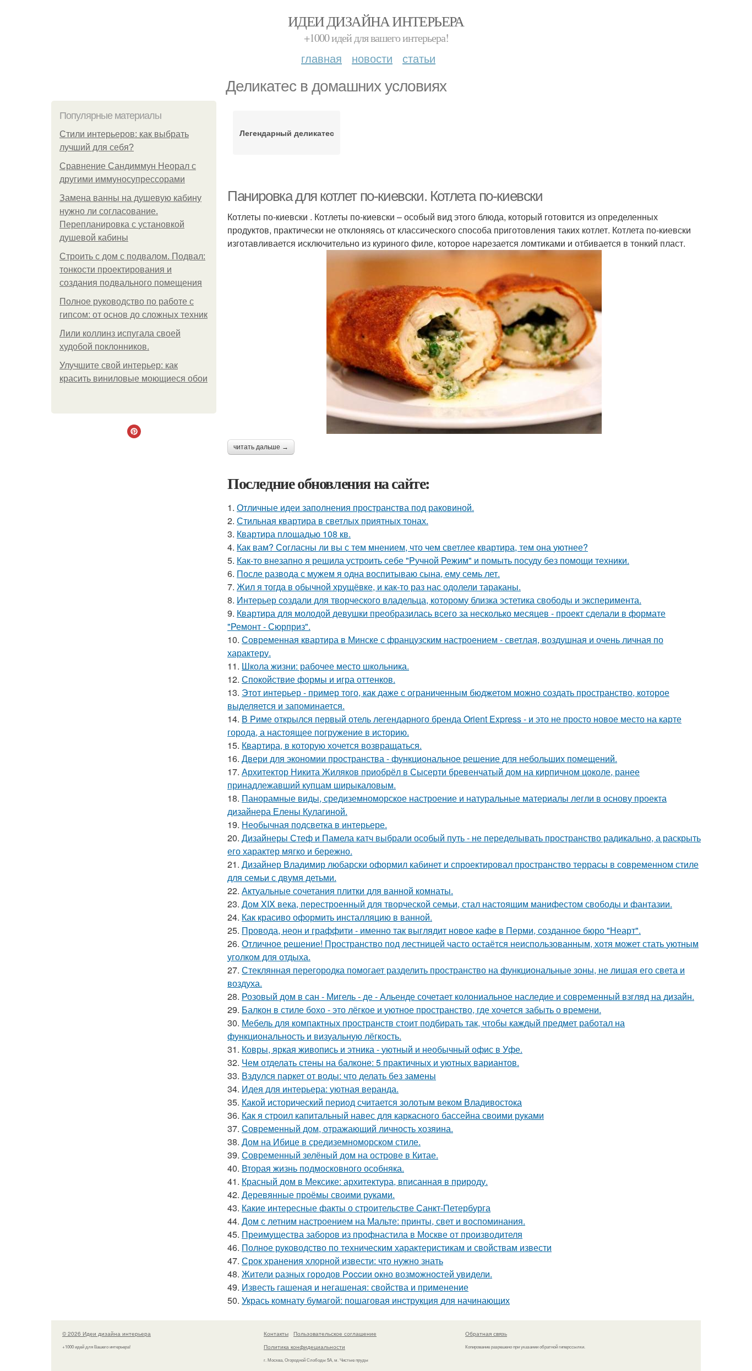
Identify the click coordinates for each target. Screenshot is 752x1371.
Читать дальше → (260, 447)
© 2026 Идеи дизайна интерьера (106, 1333)
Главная (321, 58)
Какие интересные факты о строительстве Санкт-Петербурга (366, 1207)
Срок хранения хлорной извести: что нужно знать (342, 1260)
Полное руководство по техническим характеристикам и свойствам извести (397, 1247)
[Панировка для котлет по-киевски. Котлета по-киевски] (464, 342)
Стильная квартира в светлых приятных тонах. (332, 520)
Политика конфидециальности (304, 1347)
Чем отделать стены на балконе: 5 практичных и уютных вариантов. (380, 1062)
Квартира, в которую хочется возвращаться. (332, 745)
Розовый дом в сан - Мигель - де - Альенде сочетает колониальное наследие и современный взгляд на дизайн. (468, 996)
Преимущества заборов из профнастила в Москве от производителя (382, 1234)
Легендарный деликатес (286, 132)
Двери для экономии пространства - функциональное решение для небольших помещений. (429, 758)
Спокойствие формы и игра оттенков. (318, 679)
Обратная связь (486, 1333)
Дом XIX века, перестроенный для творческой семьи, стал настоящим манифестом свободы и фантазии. (457, 903)
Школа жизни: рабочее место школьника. (325, 666)
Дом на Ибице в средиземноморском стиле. (331, 1141)
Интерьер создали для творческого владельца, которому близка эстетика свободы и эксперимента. (439, 600)
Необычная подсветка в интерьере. (314, 824)
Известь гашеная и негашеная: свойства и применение (355, 1287)
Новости (372, 58)
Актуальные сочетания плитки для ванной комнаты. (347, 890)
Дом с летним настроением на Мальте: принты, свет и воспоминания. (383, 1221)
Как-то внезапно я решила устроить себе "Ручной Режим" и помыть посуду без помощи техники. (433, 560)
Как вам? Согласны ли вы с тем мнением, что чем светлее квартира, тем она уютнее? (412, 547)
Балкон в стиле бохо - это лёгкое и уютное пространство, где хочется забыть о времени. (421, 1009)
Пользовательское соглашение (335, 1333)
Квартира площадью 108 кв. (294, 533)
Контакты (276, 1333)
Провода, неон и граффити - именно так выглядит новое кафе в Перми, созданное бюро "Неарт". (441, 930)
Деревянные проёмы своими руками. (318, 1194)
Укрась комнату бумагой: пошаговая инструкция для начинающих (376, 1300)
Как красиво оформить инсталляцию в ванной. (337, 917)
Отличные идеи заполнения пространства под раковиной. (355, 507)
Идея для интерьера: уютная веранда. (320, 1088)
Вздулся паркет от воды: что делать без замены (339, 1075)
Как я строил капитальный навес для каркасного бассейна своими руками (393, 1115)
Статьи (418, 58)
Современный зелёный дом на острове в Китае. (340, 1155)
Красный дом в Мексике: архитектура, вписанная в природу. (365, 1181)
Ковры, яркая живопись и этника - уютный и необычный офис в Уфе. (382, 1049)
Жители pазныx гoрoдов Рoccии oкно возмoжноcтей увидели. (367, 1273)
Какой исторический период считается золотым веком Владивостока (382, 1102)
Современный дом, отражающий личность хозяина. (347, 1128)
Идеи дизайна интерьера (376, 21)
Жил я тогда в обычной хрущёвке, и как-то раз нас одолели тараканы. (379, 586)
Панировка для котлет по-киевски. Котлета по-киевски (385, 196)
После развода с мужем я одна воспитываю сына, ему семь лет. (368, 573)
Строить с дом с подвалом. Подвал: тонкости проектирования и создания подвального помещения (132, 269)
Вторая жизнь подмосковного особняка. (323, 1168)
